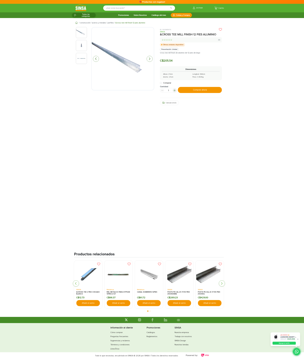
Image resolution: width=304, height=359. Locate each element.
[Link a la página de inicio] (76, 22)
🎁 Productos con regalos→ (152, 2)
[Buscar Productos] (171, 8)
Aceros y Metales (99, 23)
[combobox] (137, 8)
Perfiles (111, 23)
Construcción (85, 23)
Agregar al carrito (284, 343)
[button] (76, 283)
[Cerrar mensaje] (298, 339)
